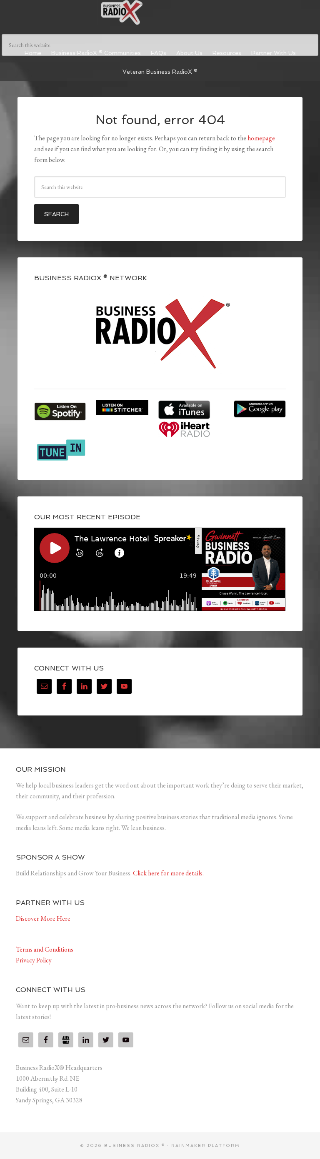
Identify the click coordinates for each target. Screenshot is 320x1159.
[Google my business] (65, 1039)
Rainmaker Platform (205, 1145)
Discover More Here (43, 918)
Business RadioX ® (160, 12)
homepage (261, 138)
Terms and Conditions (44, 949)
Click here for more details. (168, 873)
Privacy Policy (34, 960)
